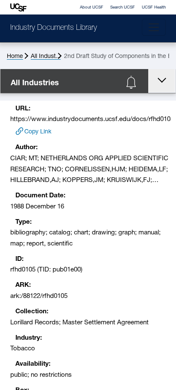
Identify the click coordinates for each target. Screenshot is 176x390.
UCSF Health (154, 7)
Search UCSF (122, 7)
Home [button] (15, 56)
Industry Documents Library (53, 28)
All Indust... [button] (46, 56)
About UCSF (91, 7)
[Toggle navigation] (154, 27)
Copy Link (37, 132)
